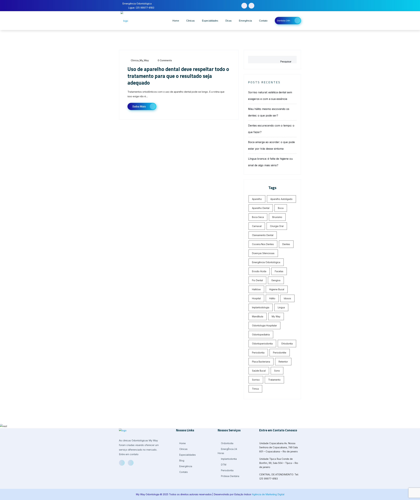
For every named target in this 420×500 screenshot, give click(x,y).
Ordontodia (226, 443)
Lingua (281, 307)
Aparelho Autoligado (281, 199)
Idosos (287, 298)
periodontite (279, 352)
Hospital (256, 298)
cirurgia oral (277, 226)
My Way (276, 316)
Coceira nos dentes (263, 244)
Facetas (279, 271)
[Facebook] (244, 6)
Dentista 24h (283, 20)
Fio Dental (257, 280)
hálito (272, 298)
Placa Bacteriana (261, 361)
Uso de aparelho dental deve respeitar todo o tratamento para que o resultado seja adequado (178, 76)
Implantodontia (228, 458)
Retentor (283, 361)
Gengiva (275, 280)
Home (175, 20)
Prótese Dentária (229, 476)
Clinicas (190, 20)
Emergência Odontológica (266, 262)
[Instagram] (251, 6)
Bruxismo (277, 217)
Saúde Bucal (259, 370)
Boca (281, 208)
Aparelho (257, 199)
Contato (263, 20)
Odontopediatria (261, 334)
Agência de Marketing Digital (268, 494)
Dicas (228, 20)
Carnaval (257, 226)
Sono (277, 370)
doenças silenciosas (263, 253)
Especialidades (210, 20)
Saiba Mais (139, 106)
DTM (223, 464)
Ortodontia (287, 343)
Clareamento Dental (262, 235)
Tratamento (274, 379)
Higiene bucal (276, 289)
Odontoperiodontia (262, 343)
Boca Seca (258, 217)
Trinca (255, 388)
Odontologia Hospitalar (264, 325)
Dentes (286, 244)
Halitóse (256, 289)
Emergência (245, 20)
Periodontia (258, 352)
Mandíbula (257, 316)
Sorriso (256, 379)
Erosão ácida (259, 271)
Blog (181, 460)
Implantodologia (260, 307)
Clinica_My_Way (140, 60)
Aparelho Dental (260, 208)
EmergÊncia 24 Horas (227, 451)
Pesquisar (285, 61)
